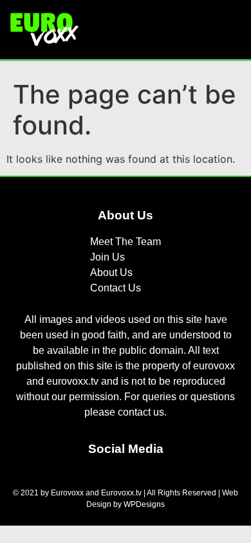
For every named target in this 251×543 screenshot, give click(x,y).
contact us (141, 412)
